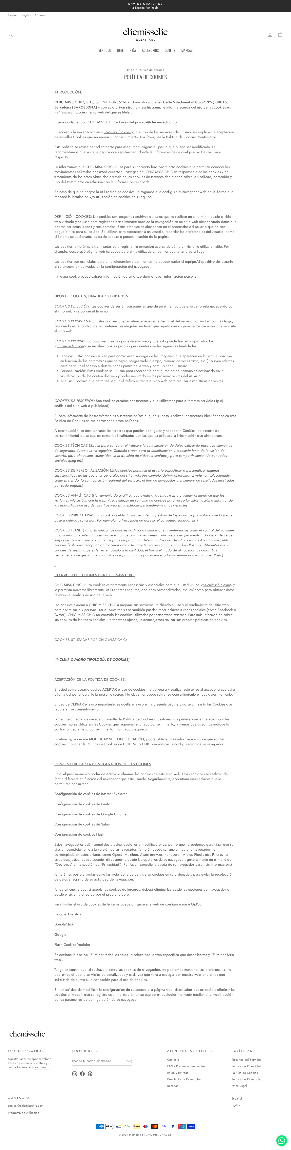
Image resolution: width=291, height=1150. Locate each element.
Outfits (170, 50)
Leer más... (41, 1067)
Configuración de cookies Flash (79, 834)
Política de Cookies (245, 1073)
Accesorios (150, 50)
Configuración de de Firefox (83, 804)
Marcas (187, 50)
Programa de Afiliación (23, 1113)
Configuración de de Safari (82, 824)
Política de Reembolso (247, 1079)
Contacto (173, 1060)
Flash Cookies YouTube (72, 944)
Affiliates (41, 15)
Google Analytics (67, 914)
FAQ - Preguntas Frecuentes (186, 1066)
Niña (132, 50)
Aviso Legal (239, 1086)
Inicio (131, 70)
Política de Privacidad (246, 1066)
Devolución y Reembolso (184, 1079)
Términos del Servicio (246, 1060)
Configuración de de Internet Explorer (90, 793)
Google (60, 934)
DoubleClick (64, 924)
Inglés (26, 15)
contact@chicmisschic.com (26, 1105)
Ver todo (104, 50)
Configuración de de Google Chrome (90, 814)
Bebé (120, 50)
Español (13, 15)
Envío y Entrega (178, 1073)
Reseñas (172, 1086)
